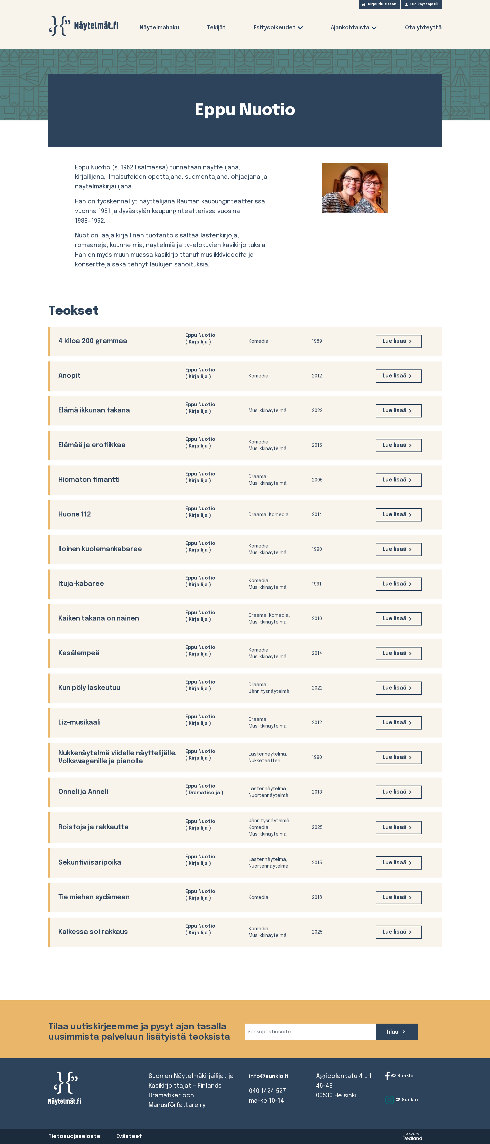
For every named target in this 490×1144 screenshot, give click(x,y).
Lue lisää (394, 341)
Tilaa (393, 1032)
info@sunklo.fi (268, 1076)
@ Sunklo (402, 1076)
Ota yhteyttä (423, 28)
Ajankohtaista (350, 28)
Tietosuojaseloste (74, 1136)
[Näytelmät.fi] (83, 26)
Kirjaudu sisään (382, 4)
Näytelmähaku (159, 28)
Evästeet (129, 1136)
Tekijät (216, 28)
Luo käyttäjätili (424, 4)
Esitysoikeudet (275, 28)
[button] (300, 29)
